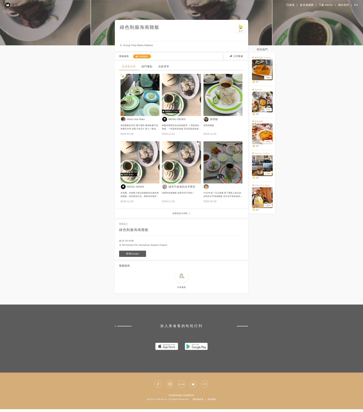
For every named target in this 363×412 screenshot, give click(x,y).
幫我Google (132, 254)
